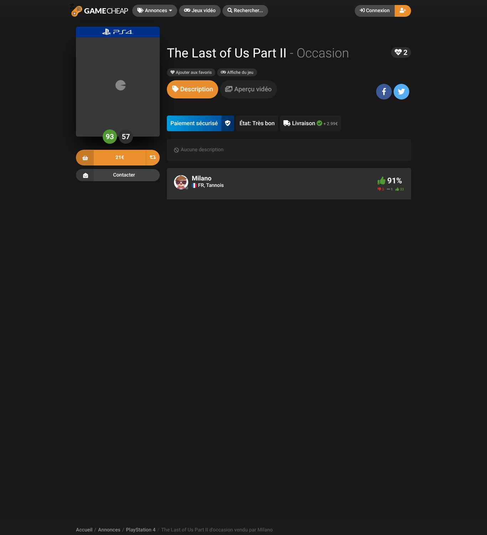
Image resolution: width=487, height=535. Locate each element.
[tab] (192, 89)
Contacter (124, 175)
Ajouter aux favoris (193, 72)
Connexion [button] (377, 11)
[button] (245, 11)
